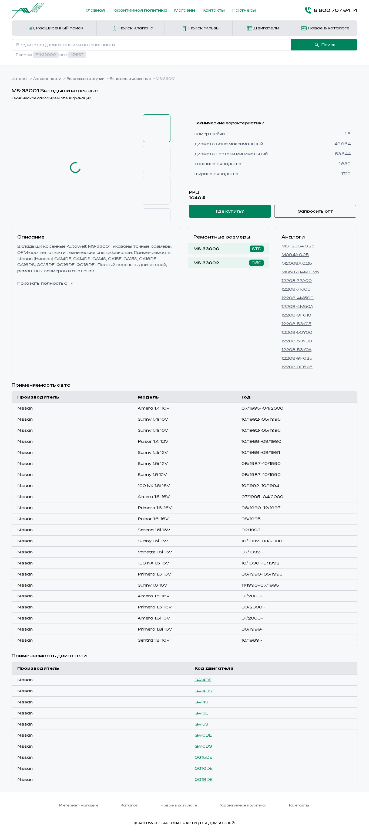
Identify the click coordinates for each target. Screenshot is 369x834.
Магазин (184, 10)
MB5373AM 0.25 (300, 272)
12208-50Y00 (296, 332)
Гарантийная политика (139, 10)
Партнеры (244, 10)
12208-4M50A (297, 306)
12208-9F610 (296, 315)
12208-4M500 (297, 297)
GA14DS (203, 691)
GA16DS (203, 746)
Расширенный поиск (59, 28)
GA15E (201, 713)
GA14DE (203, 680)
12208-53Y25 (296, 323)
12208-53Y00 (296, 341)
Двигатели (265, 28)
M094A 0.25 (295, 254)
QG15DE (203, 757)
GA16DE (203, 735)
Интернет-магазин (78, 805)
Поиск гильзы (203, 28)
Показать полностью (42, 283)
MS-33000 (206, 248)
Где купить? (230, 211)
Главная (95, 10)
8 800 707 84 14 (335, 10)
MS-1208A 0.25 (297, 246)
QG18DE (203, 779)
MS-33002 (206, 262)
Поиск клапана (135, 28)
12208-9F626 (297, 367)
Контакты (214, 10)
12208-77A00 (296, 280)
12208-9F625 (296, 358)
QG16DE (203, 768)
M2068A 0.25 (296, 263)
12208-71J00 (296, 289)
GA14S (201, 702)
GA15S (201, 724)
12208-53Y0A (296, 349)
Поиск (328, 44)
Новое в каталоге (328, 28)
